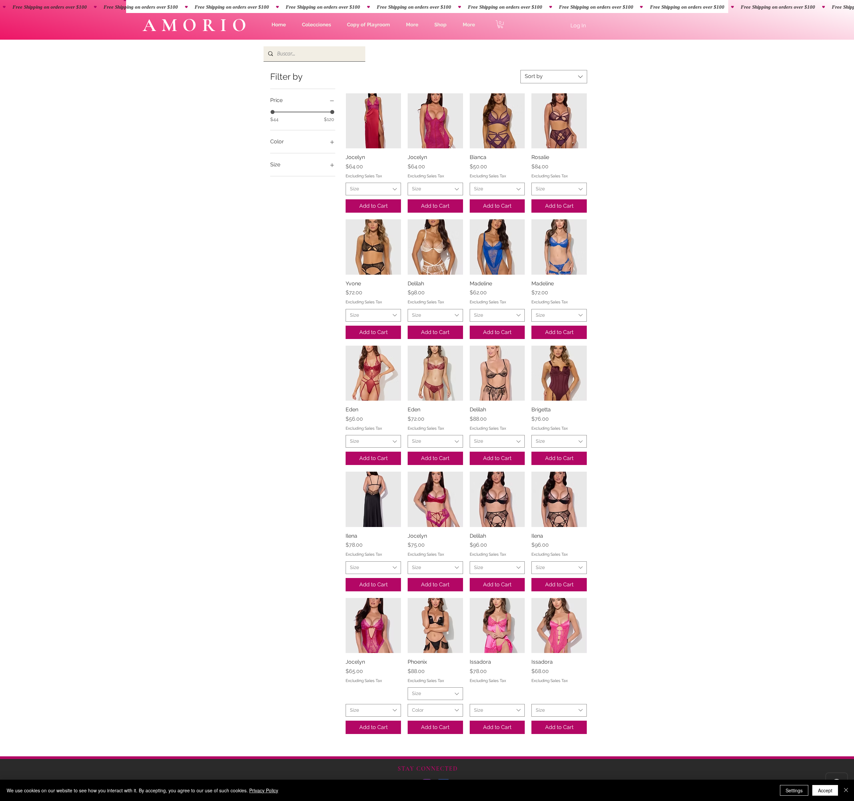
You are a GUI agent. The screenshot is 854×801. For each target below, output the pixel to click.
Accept (825, 790)
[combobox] (553, 76)
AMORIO (197, 25)
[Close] (846, 790)
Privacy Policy (263, 790)
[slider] (273, 112)
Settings (794, 790)
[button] (316, 24)
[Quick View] (373, 121)
